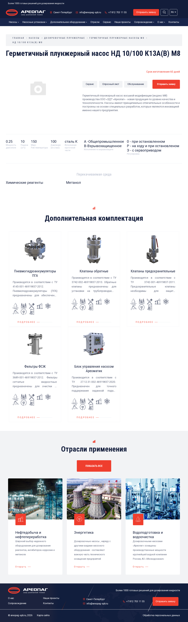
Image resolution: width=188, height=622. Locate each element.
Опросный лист (110, 84)
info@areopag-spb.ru (90, 12)
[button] (164, 12)
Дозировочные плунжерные (64, 38)
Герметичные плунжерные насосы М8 (116, 38)
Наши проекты (122, 22)
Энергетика (84, 532)
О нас (160, 22)
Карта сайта (43, 615)
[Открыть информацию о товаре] (35, 279)
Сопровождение (143, 22)
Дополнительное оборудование (67, 22)
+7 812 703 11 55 (117, 12)
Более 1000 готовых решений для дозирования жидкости (36, 3)
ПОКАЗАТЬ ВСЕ (94, 465)
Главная (18, 38)
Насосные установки (33, 22)
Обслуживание (135, 84)
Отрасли (94, 22)
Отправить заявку (146, 12)
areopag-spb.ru (18, 615)
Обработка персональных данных (161, 615)
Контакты (173, 22)
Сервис (107, 22)
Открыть (21, 567)
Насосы (13, 22)
